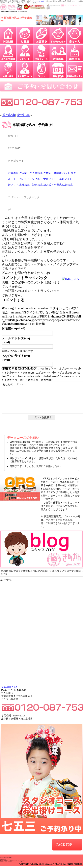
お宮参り (13, 173)
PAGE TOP (64, 844)
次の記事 (23, 115)
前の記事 (8, 115)
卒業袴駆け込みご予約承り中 (34, 125)
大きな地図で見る (9, 687)
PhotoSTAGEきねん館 (38, 1)
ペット (66, 173)
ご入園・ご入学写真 (31, 173)
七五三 (39, 179)
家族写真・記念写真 (31, 184)
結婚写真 (67, 184)
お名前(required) (13, 328)
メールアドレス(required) (16, 340)
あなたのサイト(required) (16, 357)
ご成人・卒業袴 (52, 173)
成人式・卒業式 (52, 184)
